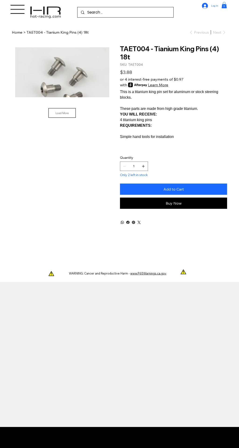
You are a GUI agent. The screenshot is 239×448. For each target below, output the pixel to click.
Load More (62, 113)
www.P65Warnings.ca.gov (148, 273)
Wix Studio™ (148, 437)
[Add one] (143, 166)
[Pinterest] (133, 222)
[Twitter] (139, 222)
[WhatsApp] (122, 222)
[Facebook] (128, 222)
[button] (224, 5)
